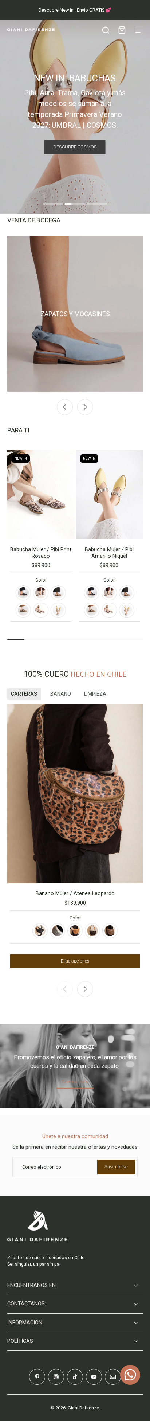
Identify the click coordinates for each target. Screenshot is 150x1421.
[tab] (53, 204)
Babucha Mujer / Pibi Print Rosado (40, 552)
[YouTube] (94, 1377)
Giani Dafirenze (83, 1407)
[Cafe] (92, 931)
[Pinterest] (37, 1377)
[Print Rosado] (41, 610)
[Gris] (41, 593)
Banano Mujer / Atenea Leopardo (75, 893)
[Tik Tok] (75, 1377)
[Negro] (23, 593)
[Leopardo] (110, 931)
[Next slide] (85, 407)
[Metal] (57, 931)
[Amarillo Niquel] (58, 610)
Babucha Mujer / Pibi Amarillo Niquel (109, 552)
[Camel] (75, 931)
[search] (106, 29)
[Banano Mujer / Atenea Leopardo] (75, 793)
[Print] (58, 593)
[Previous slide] (65, 407)
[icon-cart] (122, 29)
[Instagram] (56, 1377)
